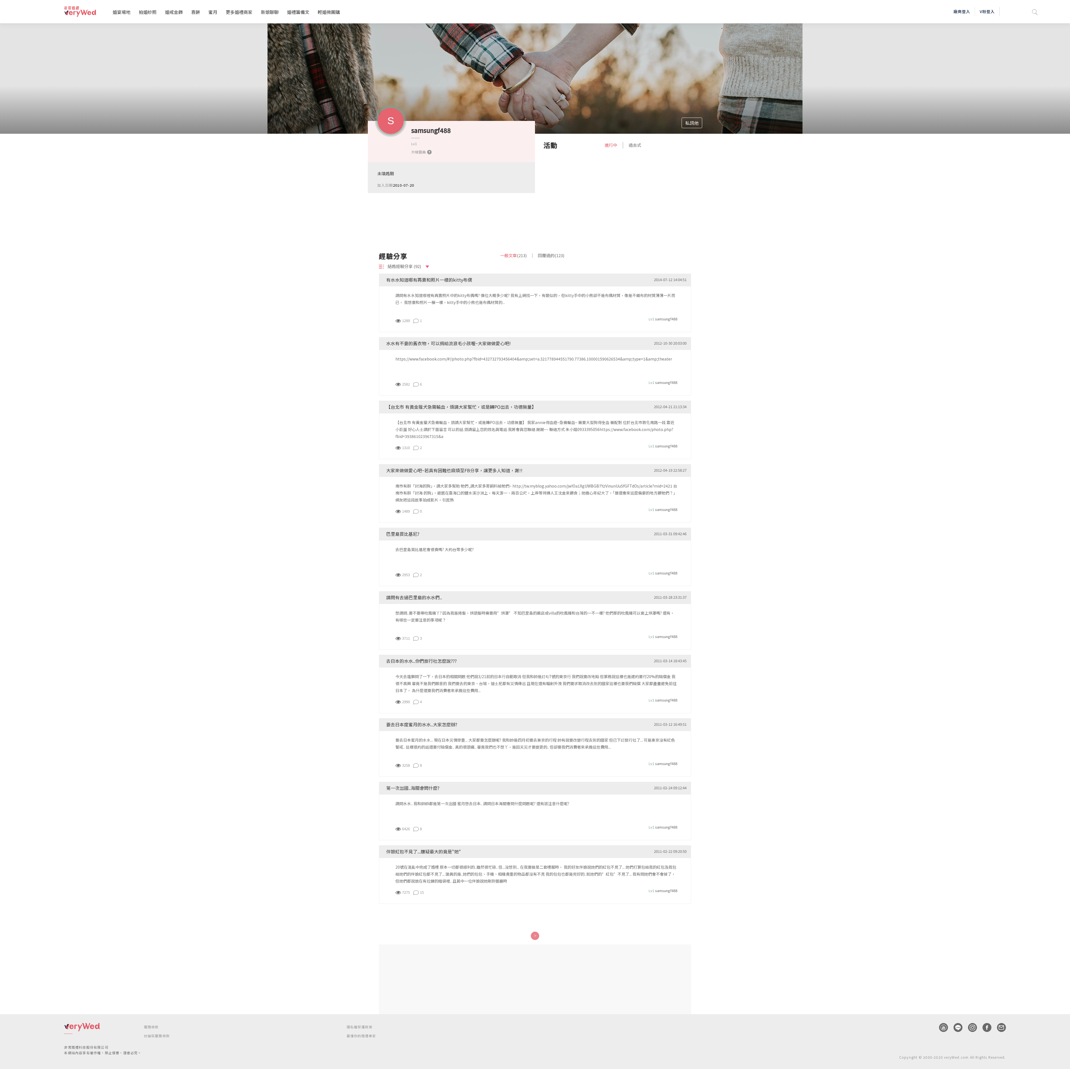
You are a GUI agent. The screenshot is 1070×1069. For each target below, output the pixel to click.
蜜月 (212, 12)
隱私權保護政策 (359, 1026)
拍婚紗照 (148, 12)
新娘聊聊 (270, 12)
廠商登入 (962, 11)
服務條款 (151, 1026)
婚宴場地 (121, 12)
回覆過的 (551, 255)
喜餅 (195, 12)
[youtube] (940, 1027)
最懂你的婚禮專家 (361, 1035)
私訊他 (692, 123)
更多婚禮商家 (239, 12)
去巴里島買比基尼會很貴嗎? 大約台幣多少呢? (434, 549)
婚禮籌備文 (298, 12)
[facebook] (984, 1027)
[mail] (998, 1027)
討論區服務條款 (157, 1035)
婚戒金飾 (174, 12)
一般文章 (513, 255)
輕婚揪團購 (329, 12)
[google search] (1035, 11)
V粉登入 (987, 11)
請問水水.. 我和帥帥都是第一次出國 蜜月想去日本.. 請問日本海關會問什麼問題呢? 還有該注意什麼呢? (482, 803)
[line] (955, 1027)
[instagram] (969, 1027)
